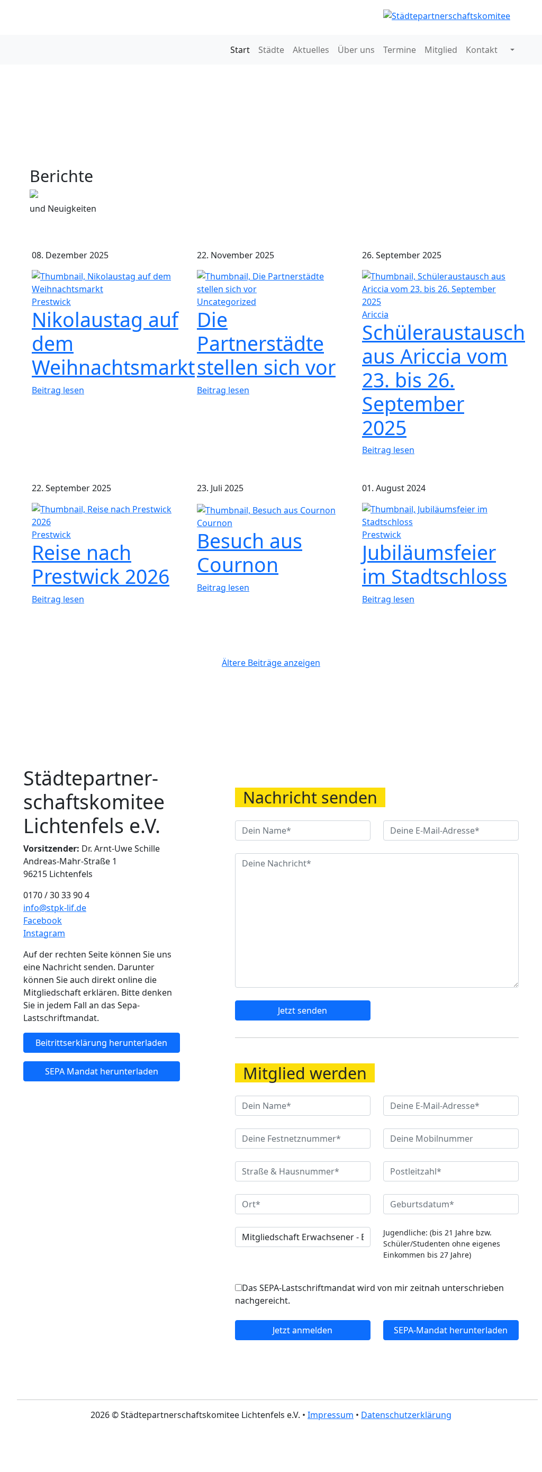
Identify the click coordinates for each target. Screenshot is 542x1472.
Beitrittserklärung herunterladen (101, 1043)
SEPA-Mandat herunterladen (451, 1330)
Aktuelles (311, 50)
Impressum (331, 1415)
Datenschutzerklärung (406, 1415)
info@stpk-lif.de (54, 908)
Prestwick (51, 302)
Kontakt (482, 50)
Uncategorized (226, 302)
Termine (399, 50)
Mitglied (440, 50)
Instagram (44, 933)
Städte (271, 50)
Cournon (214, 523)
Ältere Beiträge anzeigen (271, 663)
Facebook (42, 920)
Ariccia (375, 314)
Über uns (356, 50)
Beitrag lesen (58, 390)
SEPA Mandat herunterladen (101, 1071)
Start (240, 50)
